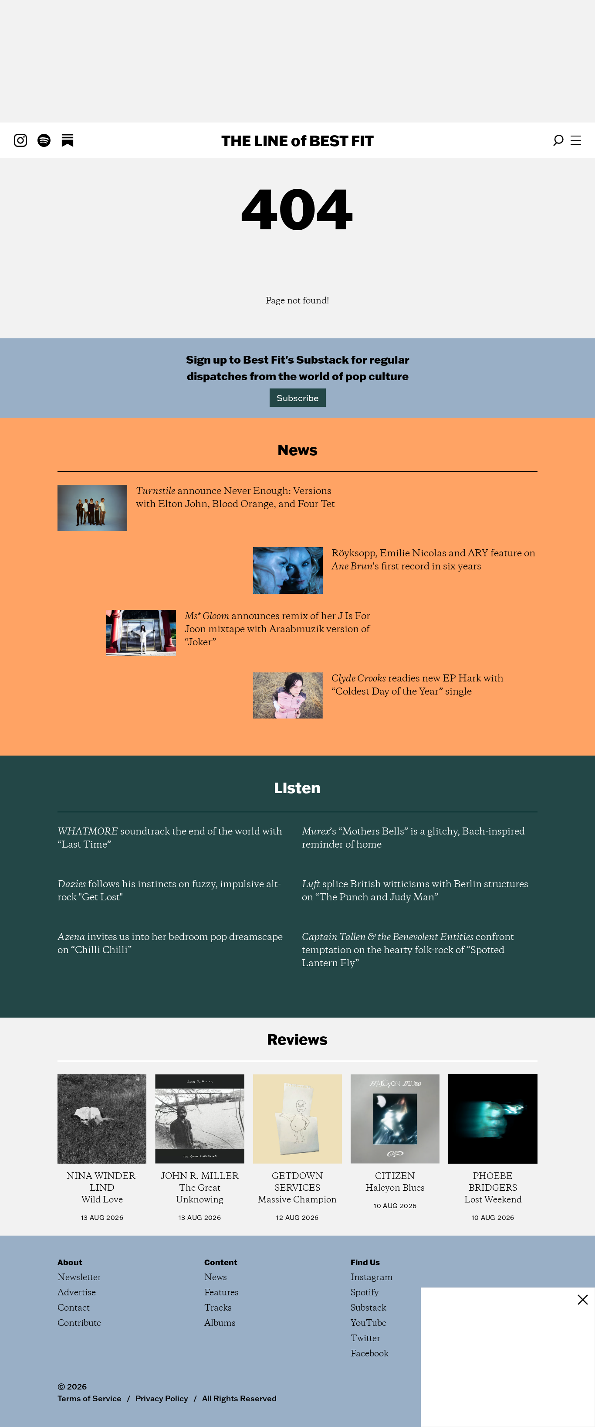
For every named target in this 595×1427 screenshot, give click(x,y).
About (69, 1262)
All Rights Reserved (239, 1398)
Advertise (76, 1293)
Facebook (370, 1354)
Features (221, 1293)
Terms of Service (89, 1398)
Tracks (218, 1308)
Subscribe (298, 397)
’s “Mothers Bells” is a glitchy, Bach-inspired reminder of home (413, 838)
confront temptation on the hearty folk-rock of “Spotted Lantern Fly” (408, 950)
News (215, 1278)
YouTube (368, 1323)
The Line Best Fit (297, 140)
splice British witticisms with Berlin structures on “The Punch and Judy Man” (415, 891)
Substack (368, 1308)
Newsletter (79, 1278)
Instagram (372, 1278)
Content (220, 1262)
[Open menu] (576, 140)
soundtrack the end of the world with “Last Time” (169, 838)
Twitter (365, 1339)
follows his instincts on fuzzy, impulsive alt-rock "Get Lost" (169, 891)
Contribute (79, 1323)
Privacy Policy (161, 1398)
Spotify (365, 1293)
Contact (73, 1308)
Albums (220, 1323)
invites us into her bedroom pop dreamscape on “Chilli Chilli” (170, 944)
